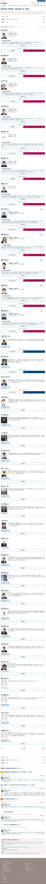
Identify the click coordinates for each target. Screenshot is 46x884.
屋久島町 (16, 850)
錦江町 (21, 847)
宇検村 (11, 853)
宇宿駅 (3, 705)
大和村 (8, 853)
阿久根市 (9, 842)
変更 (44, 16)
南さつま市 (34, 842)
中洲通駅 (10, 162)
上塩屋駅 (4, 496)
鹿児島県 (10, 33)
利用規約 (27, 865)
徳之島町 (23, 853)
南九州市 (7, 671)
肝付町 (27, 847)
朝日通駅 (4, 461)
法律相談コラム (6, 866)
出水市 (7, 687)
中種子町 (9, 850)
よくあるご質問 (6, 869)
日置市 (22, 842)
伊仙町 (29, 853)
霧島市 (25, 842)
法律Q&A (5, 865)
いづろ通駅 (4, 636)
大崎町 (15, 847)
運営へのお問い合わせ (7, 871)
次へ (43, 748)
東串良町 (17, 847)
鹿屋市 (15, 186)
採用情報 (5, 878)
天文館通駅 (11, 34)
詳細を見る (23, 410)
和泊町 (32, 853)
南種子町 (13, 850)
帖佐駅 (10, 136)
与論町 (37, 853)
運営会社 (5, 877)
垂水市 (6, 847)
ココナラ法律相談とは (7, 863)
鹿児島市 (15, 33)
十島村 (6, 853)
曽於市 (8, 847)
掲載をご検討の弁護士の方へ (30, 869)
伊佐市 (41, 842)
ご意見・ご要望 (28, 863)
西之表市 (3, 850)
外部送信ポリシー (28, 868)
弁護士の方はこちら (41, 0)
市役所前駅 (4, 347)
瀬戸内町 (14, 853)
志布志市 (11, 847)
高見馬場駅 (4, 531)
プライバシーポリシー (29, 866)
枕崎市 (6, 842)
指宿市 (15, 842)
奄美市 (3, 853)
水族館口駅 (11, 60)
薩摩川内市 (19, 842)
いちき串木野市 (29, 842)
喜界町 (20, 853)
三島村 (6, 850)
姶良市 (15, 134)
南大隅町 (24, 847)
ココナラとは (5, 868)
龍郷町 (17, 853)
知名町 (35, 853)
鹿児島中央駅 (4, 741)
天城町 (26, 853)
